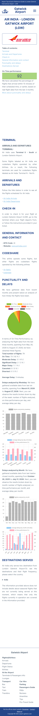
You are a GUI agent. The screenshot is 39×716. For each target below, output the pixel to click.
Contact (32, 709)
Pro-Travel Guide (26, 702)
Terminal (5, 51)
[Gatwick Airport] (5, 11)
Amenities (24, 696)
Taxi (4, 687)
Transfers (6, 693)
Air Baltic (7, 270)
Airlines (5, 669)
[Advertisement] (19, 116)
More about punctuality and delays (16, 93)
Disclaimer (25, 709)
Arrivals (5, 660)
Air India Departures (11, 201)
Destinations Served (10, 66)
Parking (23, 684)
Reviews (23, 693)
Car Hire (23, 681)
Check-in (5, 57)
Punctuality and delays (11, 63)
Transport (6, 681)
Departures (6, 663)
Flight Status (7, 666)
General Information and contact (15, 60)
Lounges (5, 678)
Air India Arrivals (10, 198)
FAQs (22, 690)
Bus (3, 684)
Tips (21, 699)
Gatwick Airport (20, 10)
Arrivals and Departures (12, 54)
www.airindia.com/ (19, 246)
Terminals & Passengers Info (13, 675)
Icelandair (7, 273)
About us (19, 711)
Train (4, 690)
